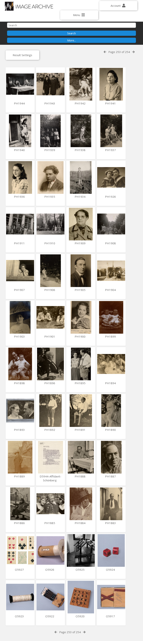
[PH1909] (81, 224)
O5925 (80, 569)
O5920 (80, 616)
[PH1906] (50, 270)
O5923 (20, 616)
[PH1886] (20, 504)
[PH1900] (81, 317)
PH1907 (20, 290)
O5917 (111, 616)
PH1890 (111, 430)
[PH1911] (20, 224)
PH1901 (50, 336)
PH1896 (50, 383)
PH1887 (111, 476)
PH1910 (50, 243)
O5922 (50, 616)
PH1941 (111, 103)
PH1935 (50, 196)
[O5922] (50, 597)
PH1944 (20, 103)
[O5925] (81, 550)
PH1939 (50, 150)
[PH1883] (111, 504)
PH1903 (20, 336)
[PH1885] (50, 504)
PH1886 (20, 523)
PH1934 (80, 196)
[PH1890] (111, 410)
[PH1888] (81, 457)
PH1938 (80, 150)
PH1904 (111, 290)
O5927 (20, 569)
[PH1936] (20, 177)
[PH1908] (111, 224)
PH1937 (111, 150)
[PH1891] (81, 410)
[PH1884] (81, 504)
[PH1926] (111, 177)
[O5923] (20, 597)
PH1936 (20, 196)
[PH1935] (50, 177)
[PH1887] (111, 457)
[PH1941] (111, 84)
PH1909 (80, 243)
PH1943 (50, 103)
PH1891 (80, 430)
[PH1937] (111, 131)
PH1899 (111, 336)
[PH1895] (81, 364)
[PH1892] (50, 410)
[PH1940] (20, 131)
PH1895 (80, 383)
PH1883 (111, 523)
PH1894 (111, 383)
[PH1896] (50, 364)
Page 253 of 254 (119, 52)
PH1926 (111, 196)
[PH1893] (20, 410)
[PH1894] (111, 364)
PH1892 (50, 430)
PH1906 (50, 290)
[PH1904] (111, 270)
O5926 (50, 569)
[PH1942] (81, 84)
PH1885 (50, 523)
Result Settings (22, 55)
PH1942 (80, 103)
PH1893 (20, 430)
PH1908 (111, 243)
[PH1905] (81, 270)
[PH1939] (50, 131)
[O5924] (111, 550)
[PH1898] (20, 364)
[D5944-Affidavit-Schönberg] (50, 457)
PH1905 (80, 290)
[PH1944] (20, 84)
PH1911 (20, 243)
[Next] (133, 52)
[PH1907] (20, 270)
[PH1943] (50, 84)
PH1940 (20, 150)
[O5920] (81, 597)
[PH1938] (81, 131)
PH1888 (80, 476)
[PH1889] (20, 457)
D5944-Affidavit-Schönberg (50, 478)
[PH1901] (50, 317)
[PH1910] (50, 224)
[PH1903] (20, 317)
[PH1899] (111, 317)
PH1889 (20, 476)
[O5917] (111, 597)
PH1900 (80, 336)
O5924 (111, 569)
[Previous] (105, 52)
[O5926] (50, 550)
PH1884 (80, 523)
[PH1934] (81, 177)
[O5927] (20, 550)
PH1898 (20, 383)
